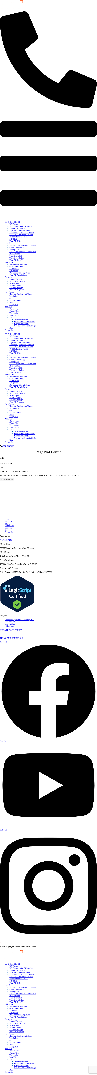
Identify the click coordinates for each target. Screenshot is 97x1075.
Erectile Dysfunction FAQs (24, 322)
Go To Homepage (7, 479)
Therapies (8, 277)
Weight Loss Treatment (18, 264)
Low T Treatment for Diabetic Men (22, 252)
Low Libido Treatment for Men (21, 235)
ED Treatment (14, 224)
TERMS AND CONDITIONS (11, 638)
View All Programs (16, 290)
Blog (11, 328)
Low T (7, 243)
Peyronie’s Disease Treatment (20, 230)
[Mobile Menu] (48, 218)
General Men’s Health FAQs (25, 326)
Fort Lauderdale (15, 300)
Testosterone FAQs (21, 319)
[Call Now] (48, 107)
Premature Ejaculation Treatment (21, 233)
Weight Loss (9, 262)
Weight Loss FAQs (21, 324)
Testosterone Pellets (16, 258)
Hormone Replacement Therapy (21, 294)
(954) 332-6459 (6, 540)
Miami (11, 303)
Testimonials (14, 313)
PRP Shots (13, 239)
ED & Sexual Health (12, 222)
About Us (8, 307)
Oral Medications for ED (18, 237)
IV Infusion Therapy (17, 281)
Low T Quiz (14, 315)
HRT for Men (14, 254)
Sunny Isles (13, 305)
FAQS (12, 317)
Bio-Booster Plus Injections (19, 273)
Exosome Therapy (16, 288)
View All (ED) (14, 241)
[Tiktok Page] (1, 943)
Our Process (14, 309)
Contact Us (9, 330)
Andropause (14, 250)
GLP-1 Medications (16, 266)
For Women (9, 292)
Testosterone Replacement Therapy (22, 245)
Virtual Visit (13, 311)
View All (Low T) (16, 260)
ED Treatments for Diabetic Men (21, 226)
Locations (8, 298)
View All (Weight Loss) (18, 275)
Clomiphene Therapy (17, 247)
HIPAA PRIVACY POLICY (11, 630)
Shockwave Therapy (17, 228)
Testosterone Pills (15, 256)
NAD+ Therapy (15, 286)
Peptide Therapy (15, 279)
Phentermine (14, 269)
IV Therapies (14, 283)
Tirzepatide (13, 271)
